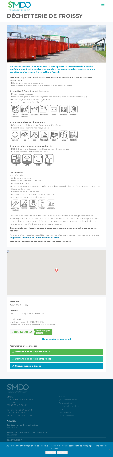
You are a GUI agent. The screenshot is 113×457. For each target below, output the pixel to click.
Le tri (61, 409)
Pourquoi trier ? (66, 403)
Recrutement (65, 412)
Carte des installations (69, 406)
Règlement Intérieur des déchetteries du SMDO (35, 237)
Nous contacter (66, 415)
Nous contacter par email (56, 339)
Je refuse (62, 452)
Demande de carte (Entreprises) (32, 358)
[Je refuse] (109, 449)
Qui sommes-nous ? (68, 399)
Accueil (62, 396)
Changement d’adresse (27, 366)
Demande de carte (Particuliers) (32, 351)
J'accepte (50, 452)
